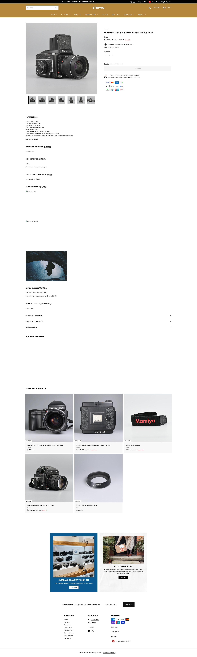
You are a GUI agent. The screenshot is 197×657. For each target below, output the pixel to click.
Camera (65, 14)
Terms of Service (69, 633)
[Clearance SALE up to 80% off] (73, 556)
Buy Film (66, 622)
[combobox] (42, 8)
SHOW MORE (30, 308)
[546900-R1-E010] (98, 236)
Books (105, 14)
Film (53, 14)
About (141, 14)
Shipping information (34, 316)
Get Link (116, 14)
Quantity (107, 51)
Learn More (123, 577)
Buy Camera (67, 625)
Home (106, 29)
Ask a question (31, 327)
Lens (76, 14)
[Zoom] (61, 58)
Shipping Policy (69, 630)
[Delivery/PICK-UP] (123, 550)
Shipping (106, 63)
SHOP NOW (74, 587)
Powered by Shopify (109, 653)
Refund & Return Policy (35, 321)
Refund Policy (68, 627)
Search (66, 619)
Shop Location (68, 635)
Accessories (91, 14)
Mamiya (42, 388)
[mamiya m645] (98, 205)
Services (128, 14)
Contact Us (67, 638)
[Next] (96, 100)
